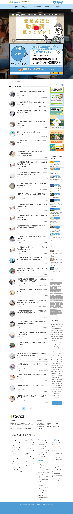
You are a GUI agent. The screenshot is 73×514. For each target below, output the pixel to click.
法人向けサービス (16, 471)
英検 (59, 305)
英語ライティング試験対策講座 (43, 477)
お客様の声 (14, 449)
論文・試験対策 (41, 452)
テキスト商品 (54, 440)
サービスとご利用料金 (17, 444)
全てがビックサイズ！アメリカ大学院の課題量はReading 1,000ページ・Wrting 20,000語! (56, 212)
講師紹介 (14, 451)
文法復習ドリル (55, 478)
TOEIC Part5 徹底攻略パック (43, 491)
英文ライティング (25, 7)
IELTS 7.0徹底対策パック (43, 498)
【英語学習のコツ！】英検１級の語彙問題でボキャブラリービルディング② (56, 237)
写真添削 (40, 448)
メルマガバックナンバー (31, 460)
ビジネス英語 (60, 293)
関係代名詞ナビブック (57, 450)
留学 (51, 304)
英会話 (57, 304)
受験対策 (40, 454)
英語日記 (59, 311)
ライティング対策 (53, 296)
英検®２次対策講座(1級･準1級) (43, 480)
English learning (53, 284)
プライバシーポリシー (17, 460)
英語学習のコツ (15, 7)
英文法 (56, 305)
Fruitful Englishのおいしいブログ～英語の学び (35, 504)
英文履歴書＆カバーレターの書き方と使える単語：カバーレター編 (56, 253)
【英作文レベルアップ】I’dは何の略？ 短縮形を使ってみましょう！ (56, 164)
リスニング (60, 296)
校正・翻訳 (40, 456)
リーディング (53, 298)
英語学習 (55, 309)
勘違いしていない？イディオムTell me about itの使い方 (55, 171)
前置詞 (61, 300)
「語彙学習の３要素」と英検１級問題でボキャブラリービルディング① (56, 221)
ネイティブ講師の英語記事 (36, 7)
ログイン (28, 456)
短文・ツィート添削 (42, 450)
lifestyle (58, 286)
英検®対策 (40, 460)
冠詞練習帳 (54, 444)
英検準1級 (61, 307)
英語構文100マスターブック (57, 454)
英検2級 (56, 307)
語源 (51, 314)
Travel (55, 288)
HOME (13, 440)
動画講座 (58, 7)
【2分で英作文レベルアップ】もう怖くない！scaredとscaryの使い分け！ (56, 188)
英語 (51, 309)
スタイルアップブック (57, 482)
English (60, 282)
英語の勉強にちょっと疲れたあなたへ (55, 196)
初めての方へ (15, 442)
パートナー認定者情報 (31, 463)
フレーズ (52, 295)
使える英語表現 (53, 300)
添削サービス (41, 440)
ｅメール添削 (41, 446)
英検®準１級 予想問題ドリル (43, 473)
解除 (27, 445)
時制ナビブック (55, 446)
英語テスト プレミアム (57, 469)
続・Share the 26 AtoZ (57, 475)
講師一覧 (57, 403)
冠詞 (58, 300)
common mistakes (54, 282)
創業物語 (14, 456)
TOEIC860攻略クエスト (43, 487)
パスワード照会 (29, 458)
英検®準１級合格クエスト (43, 466)
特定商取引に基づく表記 (17, 463)
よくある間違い (53, 289)
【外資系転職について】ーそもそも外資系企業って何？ (55, 270)
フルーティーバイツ (56, 480)
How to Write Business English (57, 460)
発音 (54, 304)
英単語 (61, 304)
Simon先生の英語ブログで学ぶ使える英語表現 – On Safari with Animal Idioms (56, 262)
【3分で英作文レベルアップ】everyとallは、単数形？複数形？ (56, 229)
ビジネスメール (53, 293)
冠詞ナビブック (55, 442)
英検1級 (52, 307)
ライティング (57, 295)
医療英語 (52, 302)
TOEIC (51, 288)
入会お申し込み (29, 442)
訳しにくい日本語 (53, 312)
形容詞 (60, 302)
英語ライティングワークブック (57, 463)
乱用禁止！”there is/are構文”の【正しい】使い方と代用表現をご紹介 (56, 203)
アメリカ (59, 289)
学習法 (56, 302)
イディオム (52, 291)
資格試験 (55, 314)
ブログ (13, 453)
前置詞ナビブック (56, 448)
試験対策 (47, 7)
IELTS (55, 286)
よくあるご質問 (29, 450)
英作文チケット (41, 442)
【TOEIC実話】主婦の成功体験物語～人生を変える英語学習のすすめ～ (56, 179)
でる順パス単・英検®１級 (43, 463)
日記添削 (40, 444)
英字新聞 (52, 305)
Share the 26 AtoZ (56, 473)
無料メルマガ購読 (30, 444)
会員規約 (28, 448)
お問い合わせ (15, 467)
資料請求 (14, 469)
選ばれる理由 (15, 447)
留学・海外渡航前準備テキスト (57, 467)
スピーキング (58, 291)
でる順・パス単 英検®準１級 (43, 470)
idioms (51, 286)
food (58, 284)
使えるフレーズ (60, 298)
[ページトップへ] (70, 505)
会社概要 (14, 458)
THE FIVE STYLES (56, 457)
